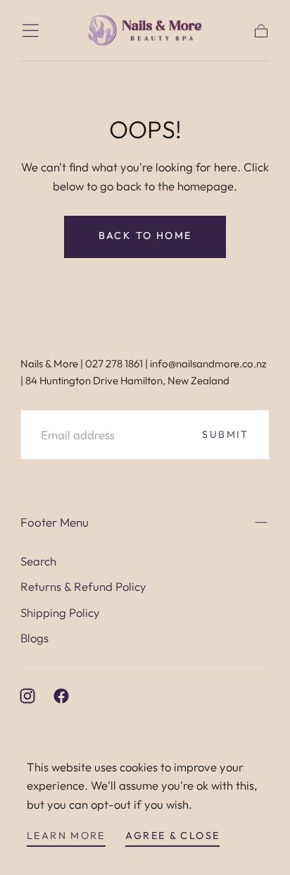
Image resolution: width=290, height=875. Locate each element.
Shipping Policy (60, 612)
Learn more (66, 835)
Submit (225, 434)
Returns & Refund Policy (83, 586)
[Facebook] (61, 695)
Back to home (145, 235)
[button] (30, 30)
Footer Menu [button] (54, 522)
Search (38, 560)
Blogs (34, 637)
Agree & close (172, 835)
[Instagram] (27, 695)
